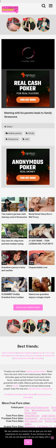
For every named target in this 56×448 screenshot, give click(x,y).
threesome (13, 139)
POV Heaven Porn (34, 421)
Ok (28, 442)
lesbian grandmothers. (36, 371)
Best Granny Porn (47, 356)
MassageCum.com (40, 410)
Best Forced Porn (9, 353)
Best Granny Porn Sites (22, 358)
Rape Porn (39, 353)
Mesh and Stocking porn (37, 407)
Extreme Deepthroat (26, 353)
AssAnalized (31, 418)
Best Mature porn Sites (11, 356)
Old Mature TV (44, 426)
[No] (52, 437)
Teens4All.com (32, 415)
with (27, 139)
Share (9, 126)
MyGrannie (30, 426)
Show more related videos (28, 307)
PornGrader (38, 358)
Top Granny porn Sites (30, 356)
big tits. (16, 386)
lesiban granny (15, 133)
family (31, 133)
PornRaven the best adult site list (19, 394)
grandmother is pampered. (40, 389)
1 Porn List (49, 353)
